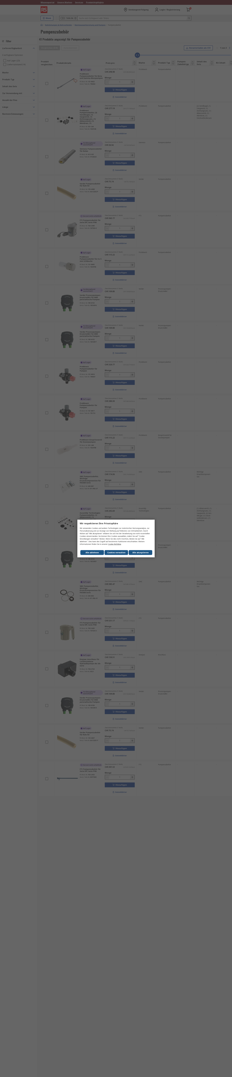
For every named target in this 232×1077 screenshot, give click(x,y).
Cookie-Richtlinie (114, 544)
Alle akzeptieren (140, 552)
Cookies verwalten (116, 552)
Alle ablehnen (92, 552)
